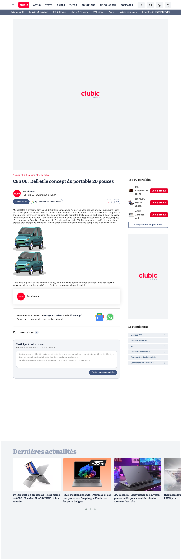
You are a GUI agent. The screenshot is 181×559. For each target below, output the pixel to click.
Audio (111, 12)
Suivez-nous (21, 202)
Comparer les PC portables (148, 225)
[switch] (159, 5)
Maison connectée (128, 12)
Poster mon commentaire (103, 372)
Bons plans (88, 5)
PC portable (43, 175)
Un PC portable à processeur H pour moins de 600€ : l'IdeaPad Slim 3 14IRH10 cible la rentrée (36, 498)
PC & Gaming (59, 12)
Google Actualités (53, 315)
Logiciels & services (38, 12)
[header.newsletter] (150, 5)
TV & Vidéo (98, 12)
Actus (37, 5)
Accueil (16, 175)
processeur (23, 220)
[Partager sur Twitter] (174, 545)
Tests (48, 5)
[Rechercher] (141, 5)
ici (83, 285)
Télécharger (108, 5)
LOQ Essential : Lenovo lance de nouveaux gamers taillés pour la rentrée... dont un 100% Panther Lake (137, 498)
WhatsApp (75, 315)
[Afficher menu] (13, 5)
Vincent (31, 191)
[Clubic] (23, 5)
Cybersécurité (17, 12)
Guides (61, 5)
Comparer (127, 5)
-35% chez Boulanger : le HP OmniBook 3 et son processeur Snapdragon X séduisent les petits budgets (87, 498)
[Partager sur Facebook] (174, 536)
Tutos (73, 5)
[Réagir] (109, 201)
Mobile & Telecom (79, 12)
